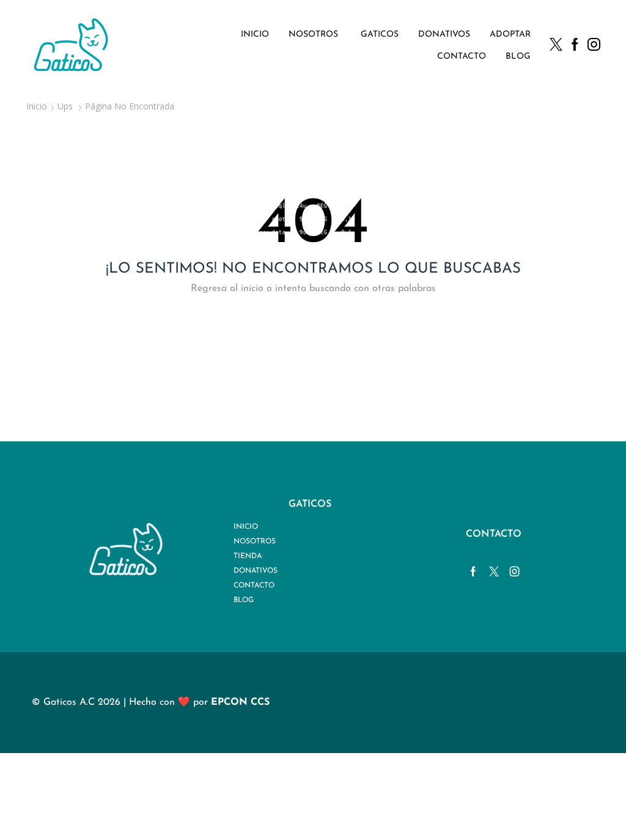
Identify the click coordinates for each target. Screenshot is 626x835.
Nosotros (313, 34)
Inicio (255, 34)
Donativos (444, 34)
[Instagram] (593, 46)
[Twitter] (556, 46)
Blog (518, 56)
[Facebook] (575, 46)
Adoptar (510, 34)
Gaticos (380, 34)
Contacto (461, 56)
